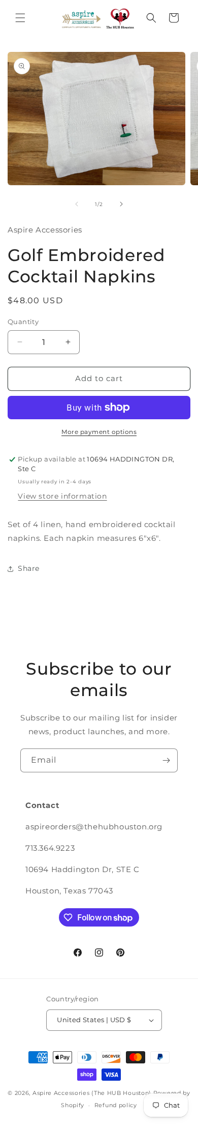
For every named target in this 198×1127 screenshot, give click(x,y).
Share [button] (29, 568)
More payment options (99, 432)
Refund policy (115, 1105)
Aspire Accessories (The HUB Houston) (91, 1092)
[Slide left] (76, 204)
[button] (20, 18)
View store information (62, 496)
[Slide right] (121, 204)
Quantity (23, 321)
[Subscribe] (166, 760)
